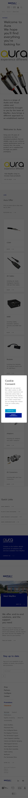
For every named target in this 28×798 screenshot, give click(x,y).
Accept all (10, 410)
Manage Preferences (13, 415)
